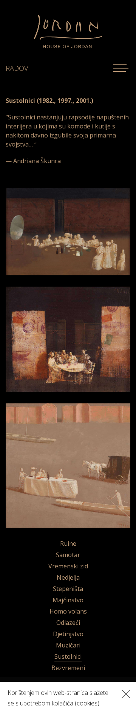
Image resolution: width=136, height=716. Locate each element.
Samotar (68, 555)
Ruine (68, 543)
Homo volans (68, 611)
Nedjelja (68, 577)
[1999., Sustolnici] (68, 338)
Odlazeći (68, 622)
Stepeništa (68, 589)
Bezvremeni (68, 668)
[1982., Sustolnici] (68, 231)
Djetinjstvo (68, 634)
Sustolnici (68, 656)
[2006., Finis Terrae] (68, 465)
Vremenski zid (68, 566)
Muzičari (68, 645)
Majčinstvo (68, 600)
